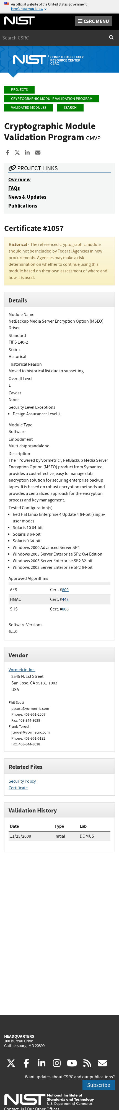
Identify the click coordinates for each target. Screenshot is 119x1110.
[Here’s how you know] (59, 7)
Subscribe (98, 1085)
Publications (22, 205)
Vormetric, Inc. (22, 670)
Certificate (18, 788)
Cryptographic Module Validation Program (51, 98)
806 (65, 609)
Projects (19, 89)
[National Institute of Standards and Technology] (49, 1099)
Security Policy (22, 781)
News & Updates (27, 196)
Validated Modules (28, 107)
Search (70, 107)
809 (65, 590)
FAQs (14, 188)
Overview (19, 179)
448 (65, 599)
